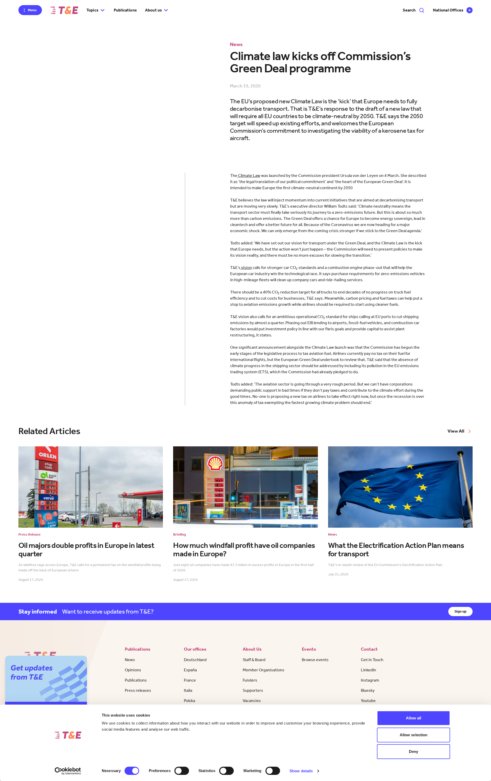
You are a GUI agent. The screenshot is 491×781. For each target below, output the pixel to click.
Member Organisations (263, 669)
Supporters (253, 690)
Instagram (370, 680)
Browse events (315, 659)
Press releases (138, 690)
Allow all (413, 718)
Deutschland (195, 659)
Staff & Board (254, 659)
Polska (189, 700)
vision (246, 267)
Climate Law (248, 175)
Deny (413, 751)
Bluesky (368, 690)
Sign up (460, 611)
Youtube (368, 700)
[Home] (64, 10)
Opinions (133, 669)
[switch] (181, 771)
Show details (301, 771)
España (190, 669)
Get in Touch (372, 659)
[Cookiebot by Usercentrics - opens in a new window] (68, 771)
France (190, 680)
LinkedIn (368, 669)
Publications (125, 10)
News (130, 659)
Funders (250, 680)
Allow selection (414, 735)
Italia (188, 690)
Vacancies (252, 700)
